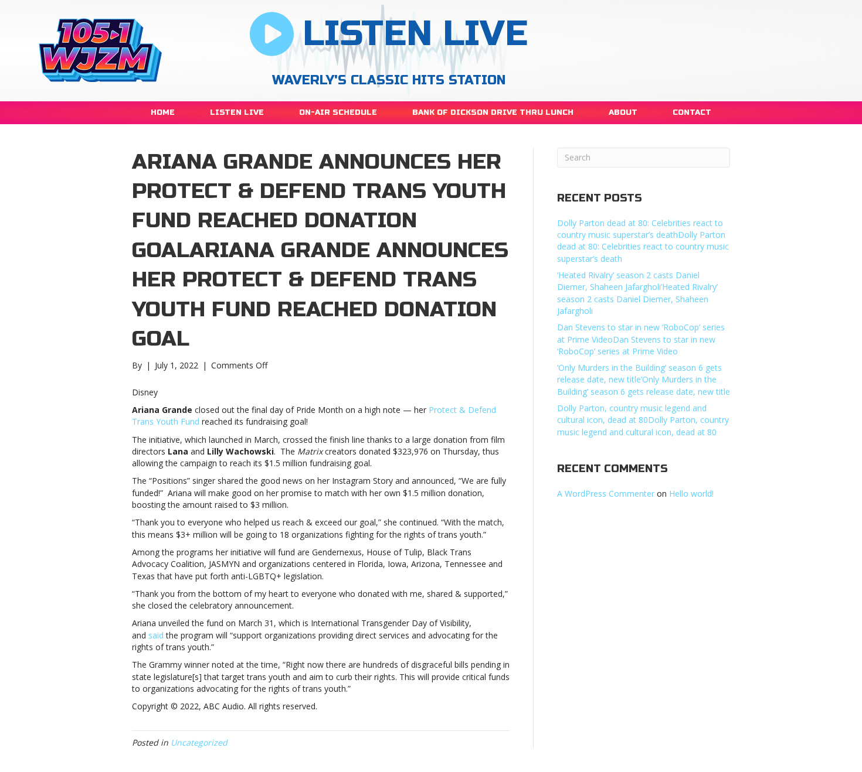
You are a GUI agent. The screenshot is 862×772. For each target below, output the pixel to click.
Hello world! (691, 493)
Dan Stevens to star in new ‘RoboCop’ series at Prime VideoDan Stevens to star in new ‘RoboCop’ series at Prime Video (641, 339)
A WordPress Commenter (605, 493)
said (156, 635)
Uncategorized (199, 742)
